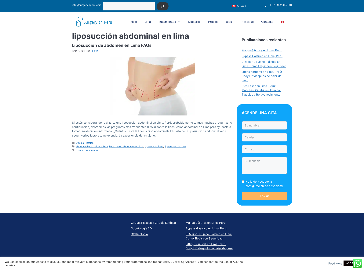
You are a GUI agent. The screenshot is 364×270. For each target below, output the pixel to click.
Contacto (267, 22)
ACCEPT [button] (351, 263)
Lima (147, 22)
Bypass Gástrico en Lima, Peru (262, 56)
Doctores (194, 22)
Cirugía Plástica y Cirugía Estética (153, 222)
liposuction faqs (154, 146)
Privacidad (247, 22)
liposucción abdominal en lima (126, 146)
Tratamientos (167, 22)
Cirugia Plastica (84, 142)
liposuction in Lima (175, 146)
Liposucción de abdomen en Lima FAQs (111, 45)
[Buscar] (163, 6)
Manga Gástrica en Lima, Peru (262, 50)
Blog (229, 22)
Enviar (264, 196)
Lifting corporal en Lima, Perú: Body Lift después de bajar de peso (262, 76)
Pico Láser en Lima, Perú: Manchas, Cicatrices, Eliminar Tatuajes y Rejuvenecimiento (261, 90)
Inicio (133, 22)
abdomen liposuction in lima (92, 146)
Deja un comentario (87, 150)
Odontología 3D (141, 228)
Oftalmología (139, 234)
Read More (335, 263)
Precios (213, 22)
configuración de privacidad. (264, 186)
